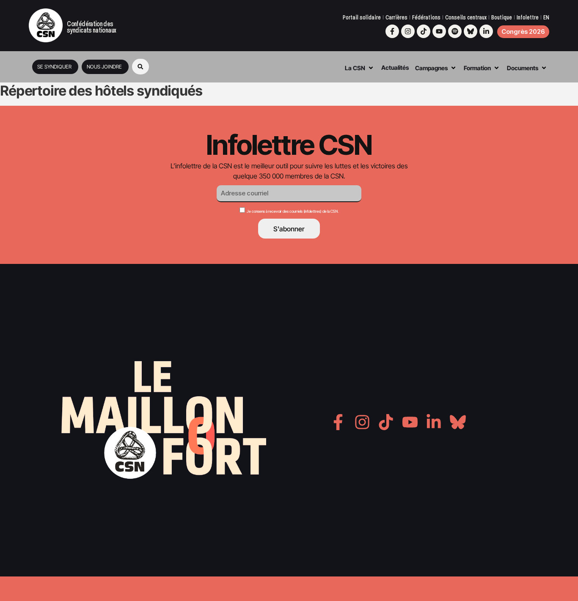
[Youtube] (439, 31)
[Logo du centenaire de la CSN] (46, 25)
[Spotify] (455, 31)
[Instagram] (408, 31)
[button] (140, 66)
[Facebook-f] (392, 31)
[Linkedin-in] (486, 31)
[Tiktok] (423, 31)
